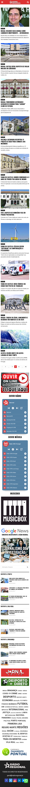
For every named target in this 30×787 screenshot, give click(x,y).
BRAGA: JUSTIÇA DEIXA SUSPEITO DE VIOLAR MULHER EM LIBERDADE (15, 67)
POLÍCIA (13, 718)
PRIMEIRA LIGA (15, 723)
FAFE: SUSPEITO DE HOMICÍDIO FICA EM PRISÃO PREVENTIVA (13, 214)
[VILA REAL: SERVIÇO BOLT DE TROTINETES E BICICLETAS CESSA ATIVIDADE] (4, 622)
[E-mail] (23, 780)
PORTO (14, 720)
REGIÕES (3, 28)
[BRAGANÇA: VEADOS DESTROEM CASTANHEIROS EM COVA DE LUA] (4, 645)
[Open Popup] (21, 408)
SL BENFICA (22, 734)
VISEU (17, 742)
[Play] (13, 408)
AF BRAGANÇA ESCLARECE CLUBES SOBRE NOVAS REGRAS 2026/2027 (17, 661)
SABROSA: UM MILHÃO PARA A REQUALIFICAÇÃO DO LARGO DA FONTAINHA (16, 612)
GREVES (20, 707)
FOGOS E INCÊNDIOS (9, 704)
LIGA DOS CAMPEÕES (15, 712)
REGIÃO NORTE (9, 727)
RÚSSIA (4, 731)
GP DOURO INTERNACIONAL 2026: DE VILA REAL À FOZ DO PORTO (18, 597)
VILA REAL (10, 742)
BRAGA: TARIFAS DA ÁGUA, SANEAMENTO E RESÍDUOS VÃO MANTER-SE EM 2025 (14, 318)
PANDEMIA (6, 718)
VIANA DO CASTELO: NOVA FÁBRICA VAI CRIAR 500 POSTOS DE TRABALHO (13, 285)
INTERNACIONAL (16, 709)
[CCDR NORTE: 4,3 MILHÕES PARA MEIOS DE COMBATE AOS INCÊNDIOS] (4, 589)
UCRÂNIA (24, 739)
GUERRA (26, 707)
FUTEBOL (22, 703)
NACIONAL (20, 715)
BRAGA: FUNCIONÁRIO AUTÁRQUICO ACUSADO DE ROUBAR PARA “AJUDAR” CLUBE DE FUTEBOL (13, 104)
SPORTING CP (7, 736)
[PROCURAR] (27, 567)
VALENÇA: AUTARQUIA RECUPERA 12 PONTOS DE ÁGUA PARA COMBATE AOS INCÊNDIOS (13, 141)
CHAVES (20, 690)
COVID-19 (7, 693)
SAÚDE (10, 731)
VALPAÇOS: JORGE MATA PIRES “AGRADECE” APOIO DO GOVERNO (17, 630)
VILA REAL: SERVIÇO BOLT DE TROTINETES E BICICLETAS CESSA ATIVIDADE (17, 621)
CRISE (20, 693)
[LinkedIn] (19, 780)
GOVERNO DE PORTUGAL (11, 707)
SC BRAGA (17, 731)
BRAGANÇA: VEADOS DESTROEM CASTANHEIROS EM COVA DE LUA (17, 644)
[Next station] (8, 408)
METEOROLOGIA (10, 715)
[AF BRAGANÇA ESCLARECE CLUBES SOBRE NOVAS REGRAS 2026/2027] (4, 662)
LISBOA (24, 712)
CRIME (14, 693)
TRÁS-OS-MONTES (12, 739)
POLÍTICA (7, 721)
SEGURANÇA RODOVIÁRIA (9, 734)
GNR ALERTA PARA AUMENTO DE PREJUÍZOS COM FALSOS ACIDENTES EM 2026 (18, 580)
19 (25, 366)
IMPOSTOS (5, 710)
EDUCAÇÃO (16, 700)
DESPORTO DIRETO (21, 697)
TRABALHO (24, 736)
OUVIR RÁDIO (15, 395)
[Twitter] (10, 780)
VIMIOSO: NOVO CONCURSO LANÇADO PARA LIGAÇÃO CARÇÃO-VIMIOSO (18, 652)
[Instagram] (15, 780)
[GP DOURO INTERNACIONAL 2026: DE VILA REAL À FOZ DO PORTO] (4, 598)
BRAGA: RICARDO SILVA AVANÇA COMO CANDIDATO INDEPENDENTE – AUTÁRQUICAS (15, 32)
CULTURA (24, 693)
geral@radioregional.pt (15, 775)
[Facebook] (6, 780)
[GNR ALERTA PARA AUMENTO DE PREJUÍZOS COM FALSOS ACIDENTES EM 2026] (4, 580)
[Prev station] (17, 408)
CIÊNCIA (25, 690)
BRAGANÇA (12, 690)
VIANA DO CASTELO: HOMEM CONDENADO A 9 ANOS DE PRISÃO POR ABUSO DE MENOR (15, 178)
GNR (2, 707)
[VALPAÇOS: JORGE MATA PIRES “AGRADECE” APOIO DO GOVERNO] (4, 631)
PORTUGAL (22, 721)
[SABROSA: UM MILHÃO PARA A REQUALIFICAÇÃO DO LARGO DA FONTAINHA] (4, 612)
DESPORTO (9, 696)
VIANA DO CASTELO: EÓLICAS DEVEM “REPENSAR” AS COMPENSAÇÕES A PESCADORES (12, 248)
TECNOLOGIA (17, 736)
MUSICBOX (15, 493)
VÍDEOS (22, 742)
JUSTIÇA (6, 712)
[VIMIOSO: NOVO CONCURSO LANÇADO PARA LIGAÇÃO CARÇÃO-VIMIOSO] (4, 654)
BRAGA (5, 690)
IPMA (26, 710)
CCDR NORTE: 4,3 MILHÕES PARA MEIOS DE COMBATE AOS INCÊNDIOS (19, 588)
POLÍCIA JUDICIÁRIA (22, 718)
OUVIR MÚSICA (15, 437)
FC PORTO (23, 700)
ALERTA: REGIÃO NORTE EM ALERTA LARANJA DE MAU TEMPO (12, 354)
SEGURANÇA (24, 731)
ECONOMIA (7, 700)
